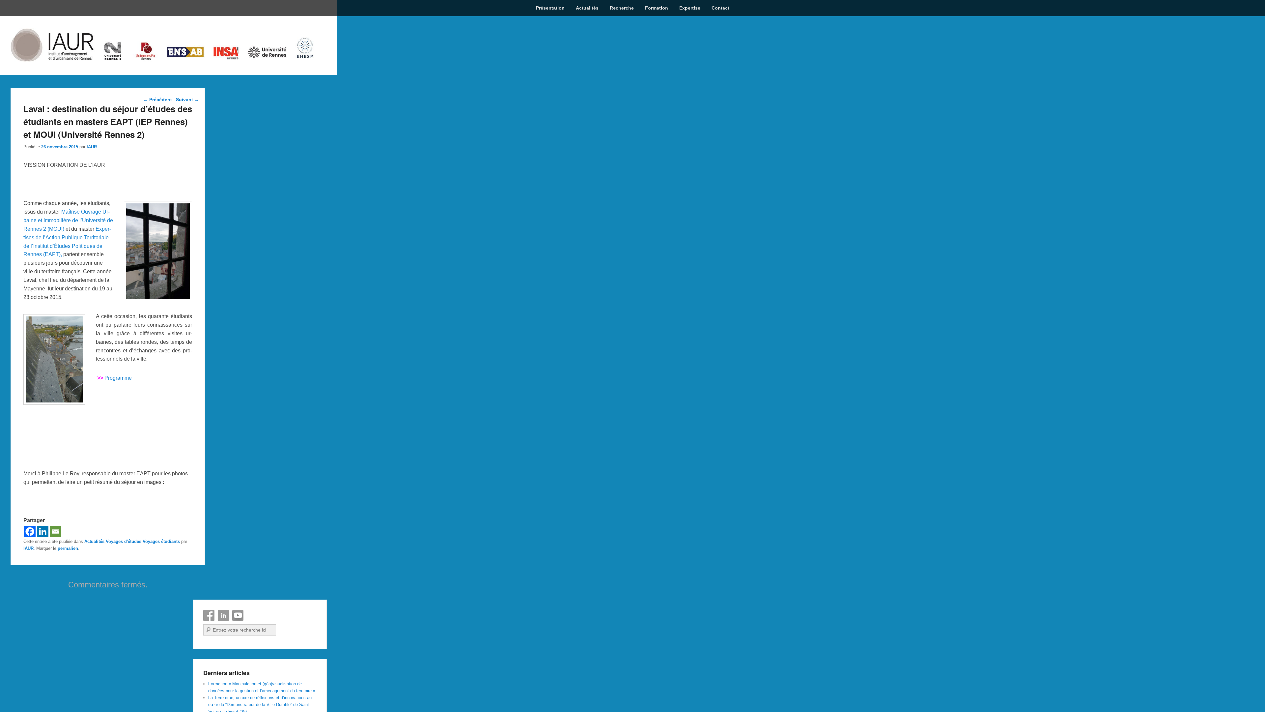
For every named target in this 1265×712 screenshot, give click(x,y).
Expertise (689, 8)
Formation (656, 8)
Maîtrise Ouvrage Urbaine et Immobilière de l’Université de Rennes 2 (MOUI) (68, 220)
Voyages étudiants (161, 541)
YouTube (237, 615)
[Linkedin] (42, 531)
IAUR (92, 146)
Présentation (550, 8)
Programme (118, 378)
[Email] (55, 531)
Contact (720, 8)
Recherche (622, 8)
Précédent (157, 99)
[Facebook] (30, 531)
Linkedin (223, 615)
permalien (68, 548)
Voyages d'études (123, 541)
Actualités (587, 8)
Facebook (208, 615)
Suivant (187, 99)
